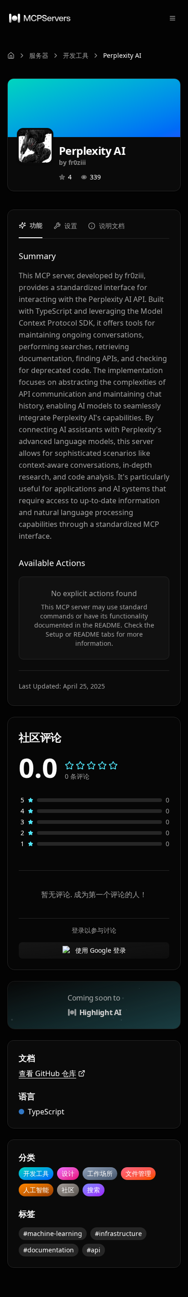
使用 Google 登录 (100, 950)
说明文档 (112, 225)
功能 (36, 225)
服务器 (38, 55)
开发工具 (76, 55)
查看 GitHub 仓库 (47, 1073)
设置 (70, 225)
